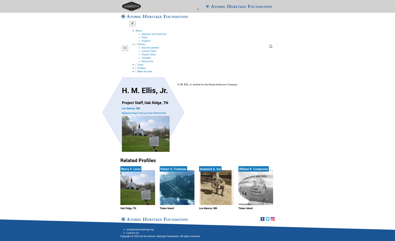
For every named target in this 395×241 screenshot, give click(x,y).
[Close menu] (132, 23)
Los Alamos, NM (131, 108)
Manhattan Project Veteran (134, 113)
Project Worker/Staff (156, 113)
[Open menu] (125, 48)
